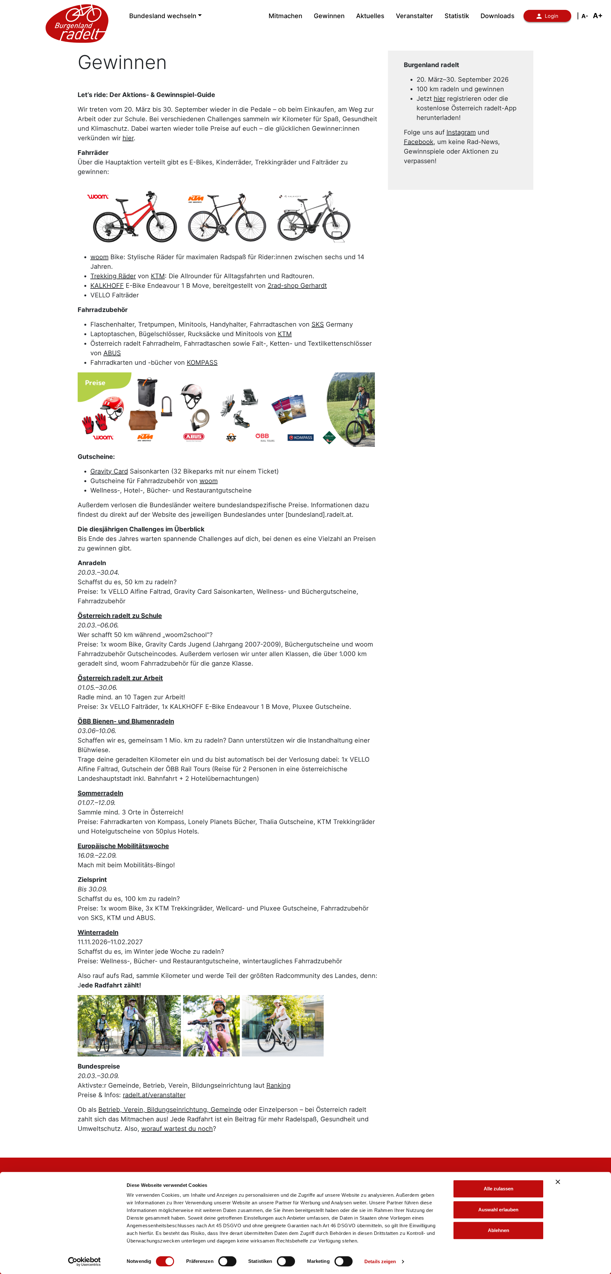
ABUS (112, 353)
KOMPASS (202, 362)
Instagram (461, 132)
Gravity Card (109, 471)
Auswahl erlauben (498, 1209)
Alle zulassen (498, 1188)
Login (551, 16)
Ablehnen (498, 1230)
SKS (318, 324)
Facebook (418, 142)
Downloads (498, 16)
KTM (158, 276)
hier (128, 138)
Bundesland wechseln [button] (162, 16)
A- (584, 16)
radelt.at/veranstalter (154, 1095)
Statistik (457, 16)
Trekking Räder (113, 276)
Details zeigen (380, 1261)
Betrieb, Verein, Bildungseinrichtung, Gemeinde (170, 1109)
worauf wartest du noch (177, 1128)
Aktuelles (370, 16)
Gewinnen (329, 16)
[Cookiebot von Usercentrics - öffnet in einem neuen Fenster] (84, 1261)
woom (99, 257)
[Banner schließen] (558, 1182)
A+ (598, 15)
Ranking (278, 1085)
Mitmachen (285, 16)
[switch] (227, 1261)
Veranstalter (414, 16)
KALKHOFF (107, 285)
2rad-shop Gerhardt (297, 285)
